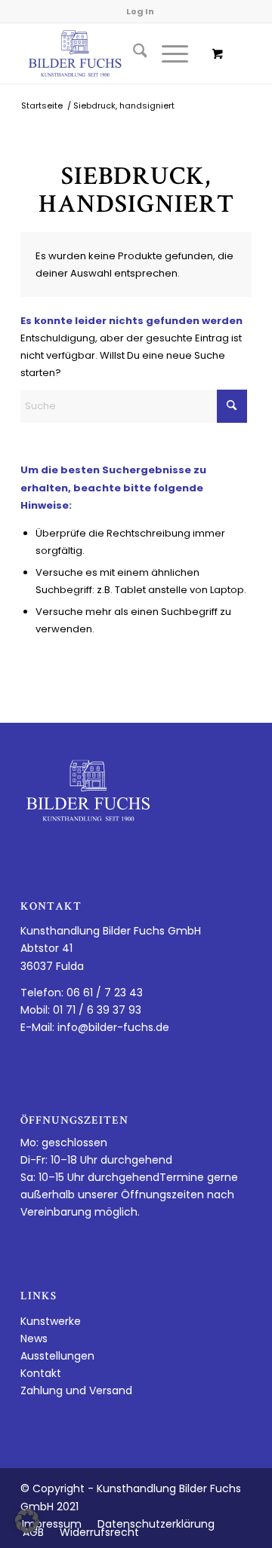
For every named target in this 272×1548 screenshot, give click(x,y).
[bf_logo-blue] (113, 53)
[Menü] (167, 53)
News (34, 1338)
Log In (140, 11)
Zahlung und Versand (76, 1390)
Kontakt (40, 1373)
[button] (27, 1521)
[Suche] (132, 53)
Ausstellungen (57, 1355)
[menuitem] (132, 53)
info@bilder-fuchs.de (113, 1027)
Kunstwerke (50, 1321)
